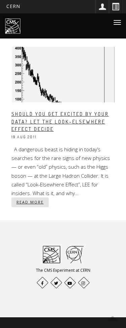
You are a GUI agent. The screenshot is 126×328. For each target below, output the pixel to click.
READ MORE (30, 201)
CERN (13, 6)
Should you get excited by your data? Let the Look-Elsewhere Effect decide (60, 122)
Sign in (102, 6)
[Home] (13, 25)
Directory (115, 6)
